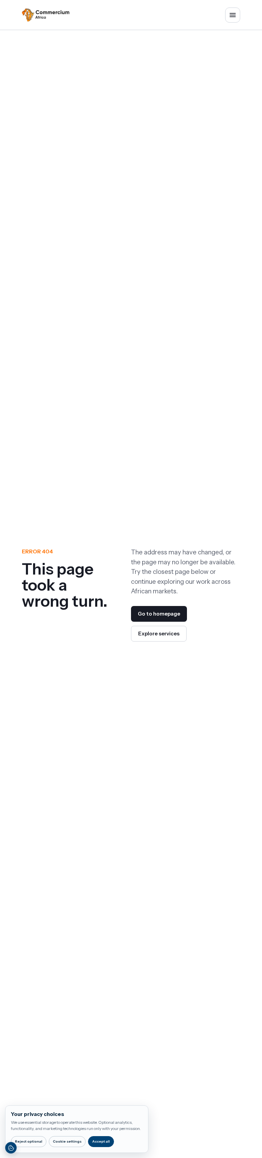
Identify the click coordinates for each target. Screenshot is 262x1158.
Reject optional (28, 1141)
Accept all (101, 1141)
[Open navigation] (232, 15)
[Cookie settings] (10, 1147)
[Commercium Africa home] (46, 15)
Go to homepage (159, 613)
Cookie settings (67, 1141)
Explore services (158, 633)
